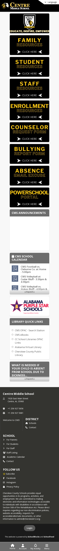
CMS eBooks (21, 334)
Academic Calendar (16, 457)
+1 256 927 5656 (15, 408)
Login (29, 528)
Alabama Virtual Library (28, 347)
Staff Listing (11, 452)
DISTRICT (32, 419)
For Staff (10, 448)
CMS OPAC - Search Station (30, 330)
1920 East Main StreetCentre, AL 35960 (18, 400)
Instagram (11, 482)
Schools (32, 423)
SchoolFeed (49, 537)
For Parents (11, 439)
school (9, 436)
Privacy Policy (12, 486)
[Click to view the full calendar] (13, 256)
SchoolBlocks (34, 537)
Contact (32, 427)
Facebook (11, 478)
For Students (12, 444)
